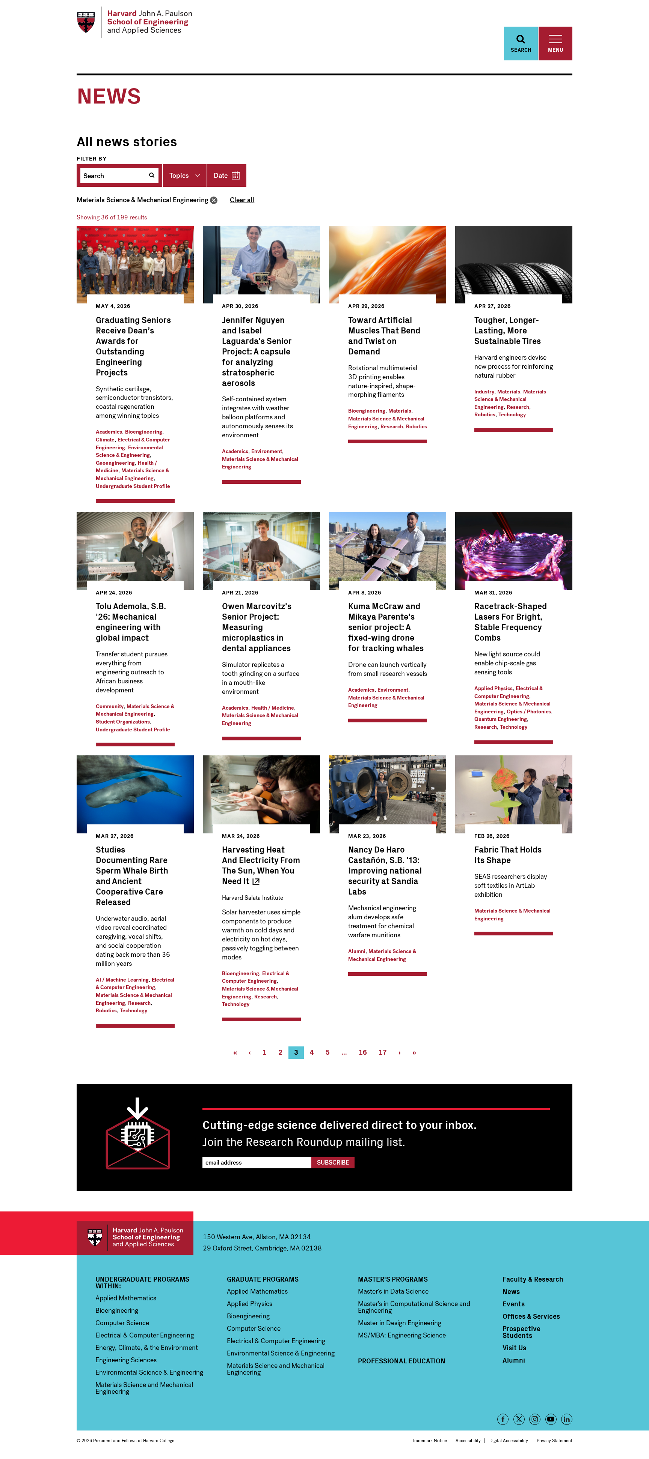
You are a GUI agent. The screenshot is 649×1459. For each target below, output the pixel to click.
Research (391, 426)
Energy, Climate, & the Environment (146, 1347)
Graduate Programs (263, 1279)
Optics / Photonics (529, 711)
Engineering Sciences (126, 1360)
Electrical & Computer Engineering (508, 692)
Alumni (356, 951)
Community (110, 706)
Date (221, 175)
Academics (109, 431)
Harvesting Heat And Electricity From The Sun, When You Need (261, 864)
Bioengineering (143, 431)
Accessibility (468, 1441)
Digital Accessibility (508, 1441)
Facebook (503, 1419)
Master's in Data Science (393, 1291)
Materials (399, 410)
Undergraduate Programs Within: (142, 1282)
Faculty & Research (533, 1279)
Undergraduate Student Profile (133, 486)
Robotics (416, 426)
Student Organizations (123, 721)
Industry (484, 391)
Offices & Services (531, 1316)
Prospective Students (521, 1332)
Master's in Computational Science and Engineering (414, 1307)
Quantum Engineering (500, 719)
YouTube (551, 1419)
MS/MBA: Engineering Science (402, 1335)
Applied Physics (493, 688)
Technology (512, 414)
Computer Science (122, 1322)
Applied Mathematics (125, 1298)
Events (514, 1303)
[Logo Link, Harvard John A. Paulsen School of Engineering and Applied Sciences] (134, 22)
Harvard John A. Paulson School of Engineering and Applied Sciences (135, 1238)
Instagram (534, 1419)
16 (366, 1053)
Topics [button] (179, 175)
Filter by (92, 158)
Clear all (242, 200)
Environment (266, 451)
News (511, 1291)
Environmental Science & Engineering (129, 451)
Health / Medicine (272, 707)
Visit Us (514, 1347)
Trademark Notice (429, 1441)
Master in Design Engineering (399, 1322)
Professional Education (401, 1360)
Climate (105, 439)
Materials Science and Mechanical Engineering (144, 1388)
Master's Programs (393, 1279)
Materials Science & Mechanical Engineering (142, 200)
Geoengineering (115, 463)
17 (385, 1053)
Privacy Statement (554, 1441)
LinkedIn (566, 1419)
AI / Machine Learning (122, 979)
